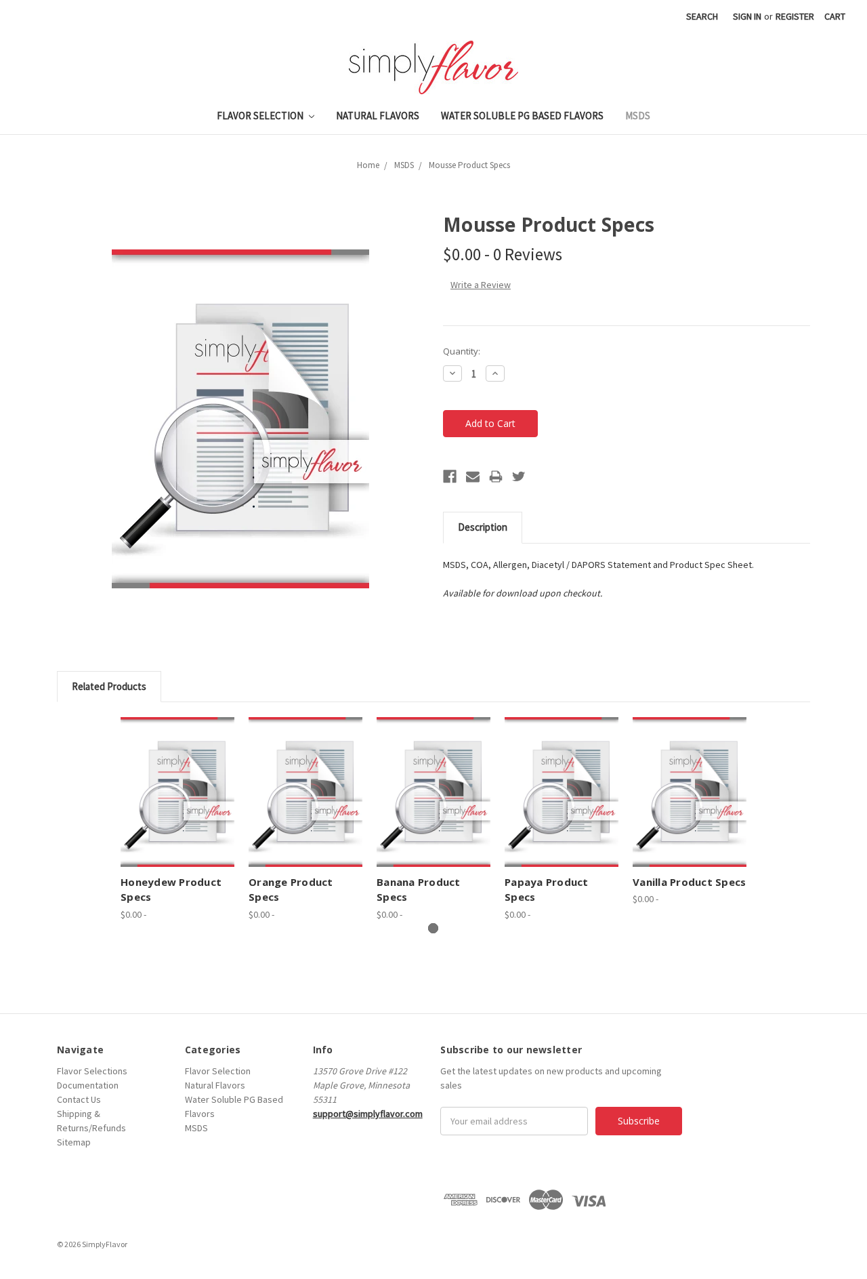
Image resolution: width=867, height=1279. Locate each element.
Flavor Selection (261, 115)
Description (482, 527)
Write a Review (480, 285)
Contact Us (79, 1099)
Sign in (747, 16)
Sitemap (74, 1142)
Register (795, 16)
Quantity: (461, 351)
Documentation (88, 1085)
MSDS (637, 115)
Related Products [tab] (109, 686)
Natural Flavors (377, 115)
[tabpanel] (178, 818)
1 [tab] (433, 928)
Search (702, 16)
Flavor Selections (92, 1071)
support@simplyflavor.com (368, 1114)
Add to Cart (177, 792)
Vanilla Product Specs (689, 882)
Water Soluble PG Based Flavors (522, 115)
